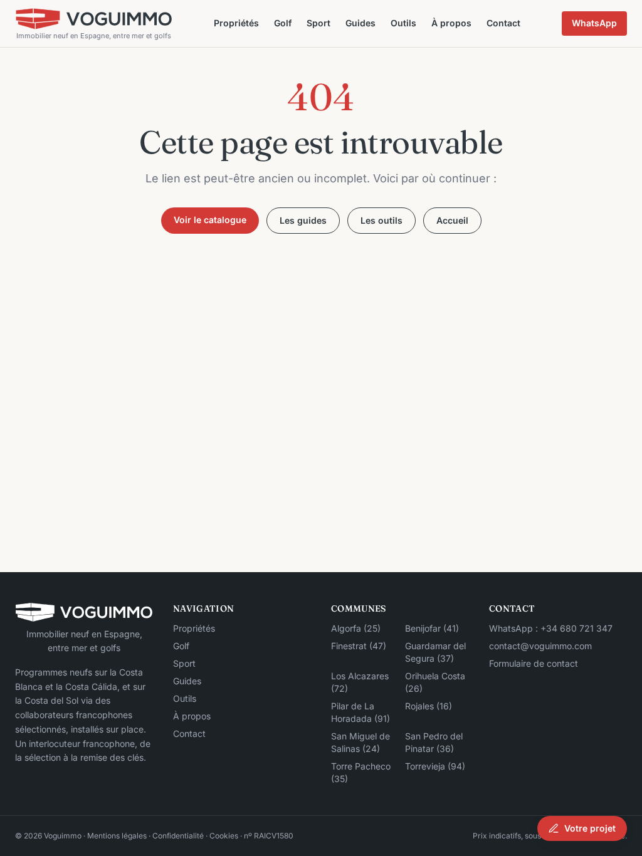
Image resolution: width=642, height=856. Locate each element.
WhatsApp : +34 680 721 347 (551, 628)
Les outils (381, 220)
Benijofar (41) (432, 628)
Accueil (452, 220)
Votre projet (590, 828)
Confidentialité (178, 835)
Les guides (303, 220)
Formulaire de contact (533, 663)
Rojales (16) (428, 706)
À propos (451, 23)
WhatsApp (594, 23)
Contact (503, 23)
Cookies (223, 835)
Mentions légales (117, 835)
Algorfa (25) (356, 628)
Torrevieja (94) (435, 766)
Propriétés (236, 23)
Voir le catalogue (210, 219)
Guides (360, 23)
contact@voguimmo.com (540, 645)
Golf (283, 23)
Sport (318, 23)
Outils (403, 23)
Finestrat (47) (358, 645)
